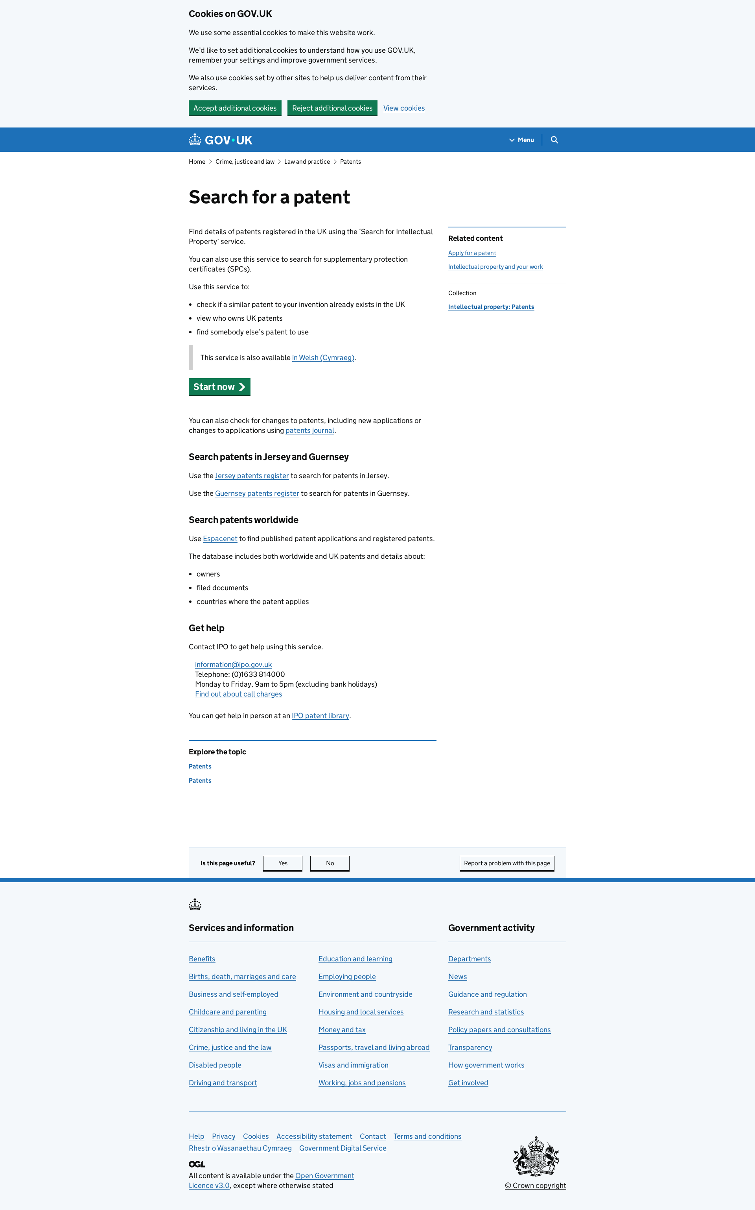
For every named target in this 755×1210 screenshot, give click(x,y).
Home (197, 161)
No (338, 863)
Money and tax (342, 1029)
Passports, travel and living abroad (374, 1047)
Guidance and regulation (487, 994)
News (457, 976)
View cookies (404, 108)
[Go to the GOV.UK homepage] (220, 140)
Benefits (202, 958)
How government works (486, 1065)
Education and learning (355, 958)
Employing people (347, 976)
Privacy (224, 1136)
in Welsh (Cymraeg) (323, 357)
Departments (469, 958)
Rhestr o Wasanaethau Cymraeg (240, 1148)
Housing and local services (361, 1011)
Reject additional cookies (332, 108)
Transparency (470, 1047)
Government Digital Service (343, 1148)
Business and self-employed (233, 994)
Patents (350, 161)
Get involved (468, 1082)
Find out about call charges (238, 693)
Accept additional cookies (235, 108)
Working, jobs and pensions (362, 1082)
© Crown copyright (535, 1185)
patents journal (309, 430)
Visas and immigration (354, 1065)
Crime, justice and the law (230, 1047)
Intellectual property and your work (495, 266)
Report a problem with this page (507, 863)
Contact (373, 1136)
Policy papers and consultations (499, 1029)
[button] (219, 386)
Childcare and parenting (228, 1011)
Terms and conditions (428, 1136)
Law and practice (307, 161)
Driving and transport (223, 1082)
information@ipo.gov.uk (233, 664)
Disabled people (215, 1065)
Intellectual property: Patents (491, 306)
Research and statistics (486, 1011)
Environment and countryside (365, 994)
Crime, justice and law (244, 161)
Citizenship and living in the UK (238, 1029)
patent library (320, 715)
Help (196, 1136)
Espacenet (220, 538)
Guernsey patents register (257, 493)
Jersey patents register (252, 475)
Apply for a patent (472, 253)
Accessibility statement (314, 1136)
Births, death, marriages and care (242, 976)
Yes (290, 863)
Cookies (256, 1136)
